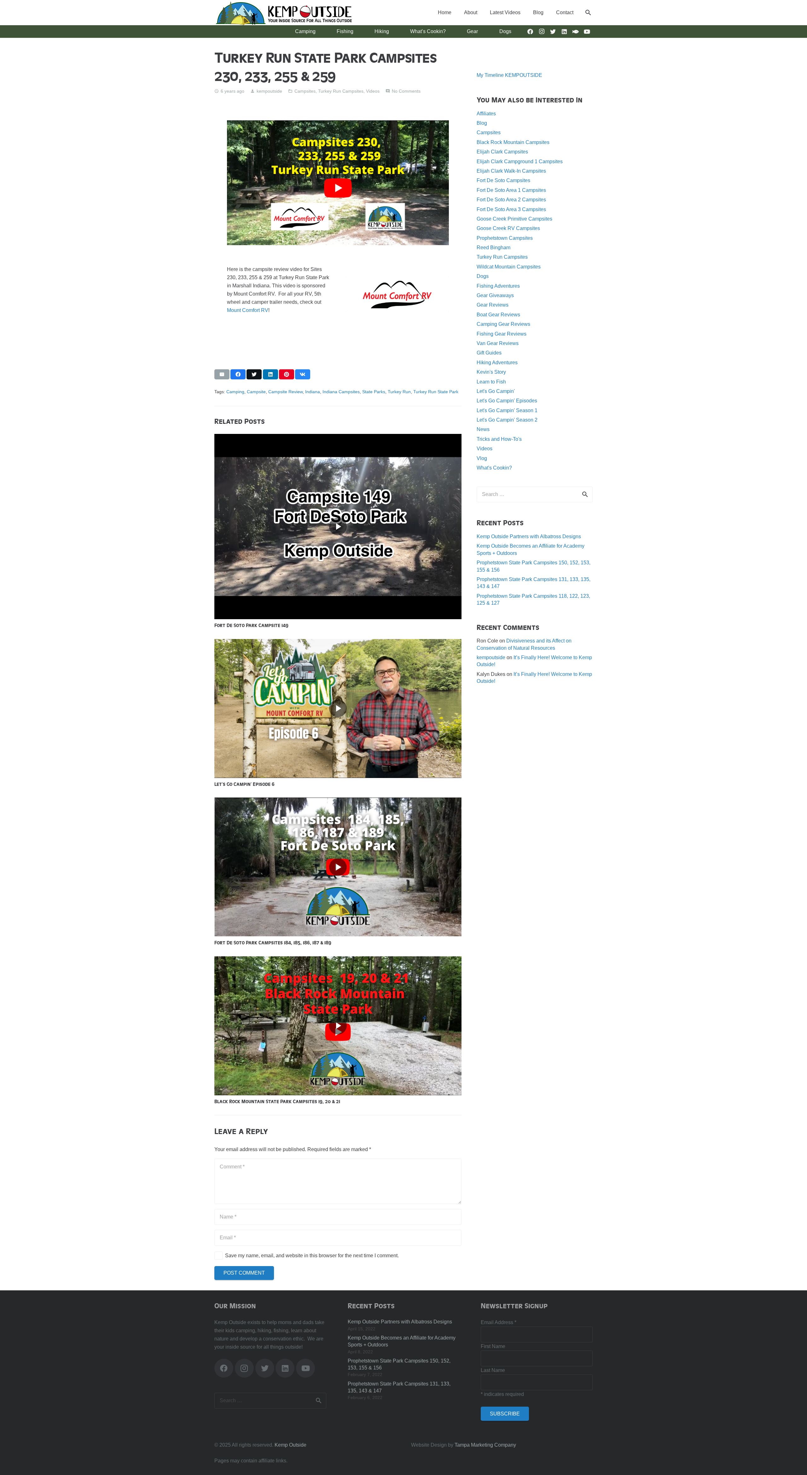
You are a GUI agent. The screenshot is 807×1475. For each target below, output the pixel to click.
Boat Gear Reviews (498, 314)
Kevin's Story (491, 372)
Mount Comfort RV (247, 310)
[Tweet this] (254, 374)
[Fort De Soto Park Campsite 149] (338, 438)
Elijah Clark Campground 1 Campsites (520, 161)
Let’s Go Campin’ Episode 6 (244, 784)
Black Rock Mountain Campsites (513, 142)
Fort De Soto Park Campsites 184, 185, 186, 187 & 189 (272, 942)
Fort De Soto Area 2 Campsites (511, 199)
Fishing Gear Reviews (501, 334)
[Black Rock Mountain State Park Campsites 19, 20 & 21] (338, 960)
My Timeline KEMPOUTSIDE (509, 75)
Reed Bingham (493, 247)
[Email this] (221, 374)
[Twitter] (553, 31)
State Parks (373, 391)
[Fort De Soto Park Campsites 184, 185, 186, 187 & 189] (338, 801)
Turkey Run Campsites (340, 91)
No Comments (406, 91)
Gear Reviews (492, 305)
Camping (235, 391)
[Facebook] (530, 31)
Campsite (256, 391)
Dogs (483, 276)
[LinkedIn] (564, 31)
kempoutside (269, 91)
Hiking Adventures (497, 362)
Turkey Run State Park (435, 391)
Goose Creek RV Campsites (508, 228)
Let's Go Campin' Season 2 (507, 420)
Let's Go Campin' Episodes (507, 400)
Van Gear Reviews (498, 343)
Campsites (305, 91)
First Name (493, 1346)
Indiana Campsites (341, 391)
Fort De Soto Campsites (503, 180)
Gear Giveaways (495, 295)
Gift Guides (489, 352)
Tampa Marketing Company (485, 1445)
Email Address (498, 1322)
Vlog (482, 458)
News (483, 429)
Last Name (493, 1370)
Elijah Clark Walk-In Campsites (511, 171)
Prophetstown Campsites (505, 238)
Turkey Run (399, 391)
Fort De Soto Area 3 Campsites (511, 209)
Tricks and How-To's (499, 439)
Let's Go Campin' (496, 391)
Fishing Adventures (498, 286)
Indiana (312, 391)
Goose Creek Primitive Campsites (514, 219)
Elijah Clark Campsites (502, 151)
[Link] (283, 12)
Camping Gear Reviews (503, 324)
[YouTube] (587, 31)
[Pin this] (286, 374)
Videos (373, 91)
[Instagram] (541, 31)
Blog (482, 123)
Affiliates (486, 113)
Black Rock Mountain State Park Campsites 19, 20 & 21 (277, 1101)
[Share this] (238, 374)
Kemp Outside (290, 1445)
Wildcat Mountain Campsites (509, 266)
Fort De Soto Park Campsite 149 (251, 625)
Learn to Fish (491, 381)
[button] (588, 12)
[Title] (575, 31)
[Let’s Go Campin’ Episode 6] (338, 643)
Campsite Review (285, 391)
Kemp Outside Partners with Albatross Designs (529, 536)
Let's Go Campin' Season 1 (507, 410)
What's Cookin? (494, 467)
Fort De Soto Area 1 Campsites (511, 190)
